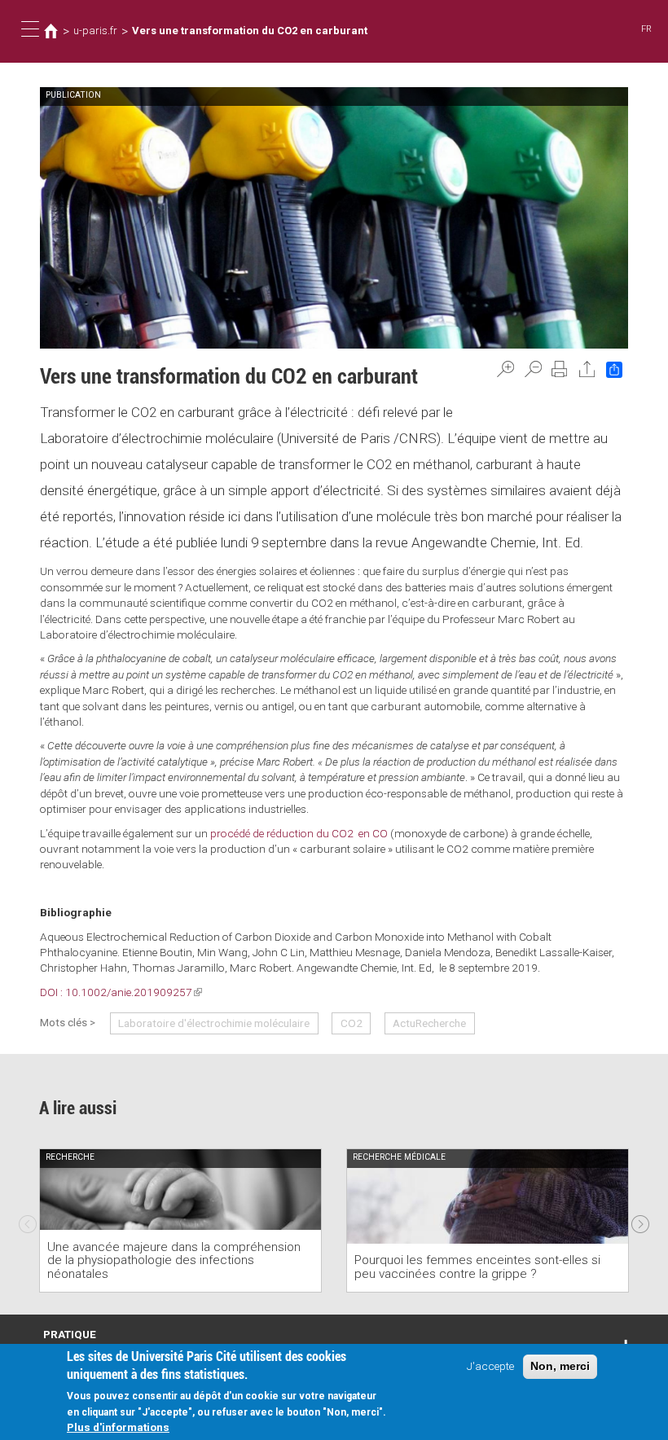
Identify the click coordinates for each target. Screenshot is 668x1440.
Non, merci (560, 1366)
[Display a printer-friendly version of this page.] (560, 369)
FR (646, 29)
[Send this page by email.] (587, 369)
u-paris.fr (95, 30)
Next (640, 1220)
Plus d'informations (118, 1426)
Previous (28, 1220)
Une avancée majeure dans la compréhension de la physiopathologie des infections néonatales (174, 1261)
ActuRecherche (429, 1023)
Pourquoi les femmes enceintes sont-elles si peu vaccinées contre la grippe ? (477, 1267)
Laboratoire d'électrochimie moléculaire (214, 1023)
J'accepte (490, 1365)
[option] (180, 1220)
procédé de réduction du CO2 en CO (299, 833)
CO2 (352, 1023)
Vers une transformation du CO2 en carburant (249, 30)
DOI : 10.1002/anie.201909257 (121, 992)
